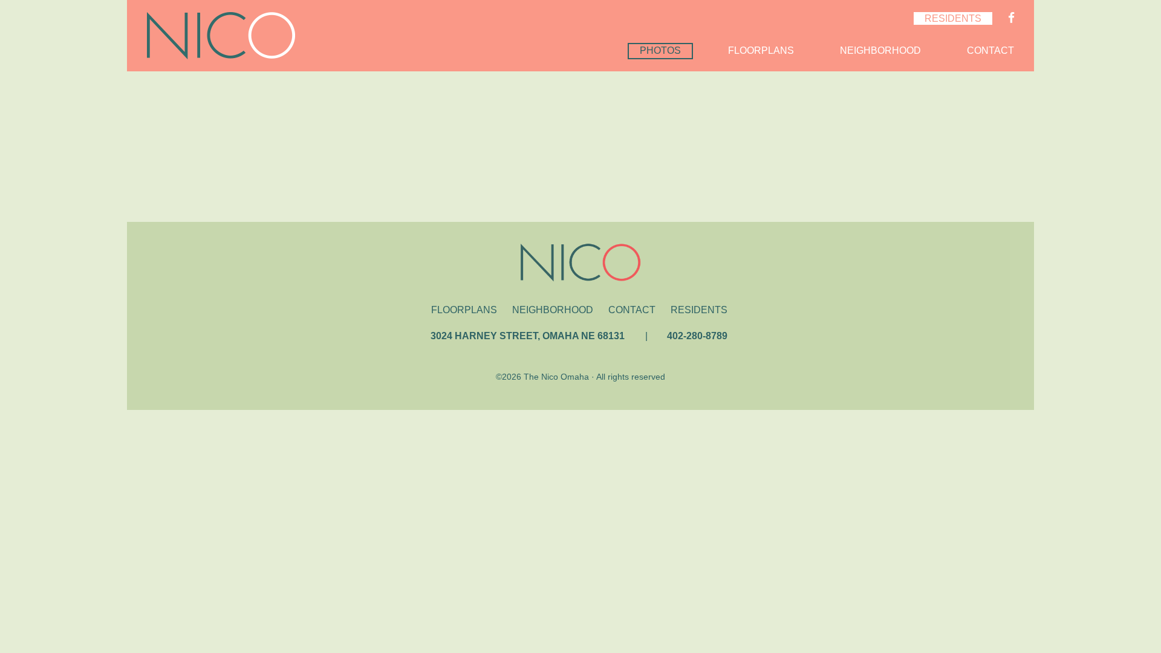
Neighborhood (880, 50)
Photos (660, 50)
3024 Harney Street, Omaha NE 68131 (528, 336)
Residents (953, 18)
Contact (990, 50)
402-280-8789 (697, 336)
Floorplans (761, 50)
